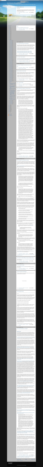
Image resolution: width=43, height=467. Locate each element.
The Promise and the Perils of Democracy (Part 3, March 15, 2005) (24, 52)
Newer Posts (19, 459)
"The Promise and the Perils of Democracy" (23, 43)
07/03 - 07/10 (11, 62)
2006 (9, 108)
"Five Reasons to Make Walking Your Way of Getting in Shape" (25, 257)
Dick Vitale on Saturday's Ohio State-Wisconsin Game (12, 87)
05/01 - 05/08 (11, 70)
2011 (9, 39)
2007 (9, 107)
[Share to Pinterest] (33, 12)
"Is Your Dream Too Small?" (12, 95)
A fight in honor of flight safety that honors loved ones (22, 27)
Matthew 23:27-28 (20, 456)
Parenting (20, 325)
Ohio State (23, 29)
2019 (9, 32)
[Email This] (30, 12)
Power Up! (18, 8)
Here (17, 66)
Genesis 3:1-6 (23, 254)
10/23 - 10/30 (11, 48)
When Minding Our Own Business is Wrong (23, 160)
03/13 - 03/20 (11, 76)
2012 (9, 38)
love (29, 254)
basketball (21, 29)
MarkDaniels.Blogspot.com (14, 3)
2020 (9, 31)
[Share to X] (31, 53)
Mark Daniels (10, 114)
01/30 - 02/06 (11, 100)
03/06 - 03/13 (11, 77)
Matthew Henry (31, 225)
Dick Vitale (22, 68)
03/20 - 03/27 (11, 75)
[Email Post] (29, 12)
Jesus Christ (26, 54)
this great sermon (23, 266)
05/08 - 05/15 (11, 69)
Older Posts (33, 459)
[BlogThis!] (31, 12)
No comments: (27, 12)
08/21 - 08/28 (11, 56)
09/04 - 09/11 (11, 54)
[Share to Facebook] (32, 12)
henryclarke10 (10, 115)
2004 (9, 110)
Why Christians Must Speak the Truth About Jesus (23, 88)
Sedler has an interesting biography (21, 165)
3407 (17, 26)
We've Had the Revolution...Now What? (22, 328)
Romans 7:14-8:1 (22, 457)
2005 (9, 109)
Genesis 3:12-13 (27, 254)
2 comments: (26, 253)
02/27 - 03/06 (11, 78)
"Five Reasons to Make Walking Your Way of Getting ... (11, 94)
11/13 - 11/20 (11, 45)
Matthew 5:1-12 (23, 456)
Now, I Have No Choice (20, 82)
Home (26, 459)
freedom (24, 54)
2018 (9, 33)
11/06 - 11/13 (11, 46)
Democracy (20, 54)
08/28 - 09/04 (11, 55)
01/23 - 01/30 (11, 101)
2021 (9, 30)
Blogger (25, 465)
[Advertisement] (26, 19)
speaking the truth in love (19, 255)
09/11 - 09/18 (11, 53)
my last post (19, 89)
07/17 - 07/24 (11, 60)
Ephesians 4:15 (20, 254)
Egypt (22, 54)
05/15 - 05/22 (11, 68)
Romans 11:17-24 (31, 456)
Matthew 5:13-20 (27, 456)
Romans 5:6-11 (18, 457)
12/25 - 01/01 (11, 40)
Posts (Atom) (21, 460)
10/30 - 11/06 (11, 47)
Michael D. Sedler (32, 254)
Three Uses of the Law (26, 457)
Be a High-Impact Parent (20, 291)
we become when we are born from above (24, 347)
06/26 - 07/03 (11, 63)
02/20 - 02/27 (11, 79)
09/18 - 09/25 (11, 52)
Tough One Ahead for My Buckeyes (21, 271)
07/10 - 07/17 (11, 61)
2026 (9, 26)
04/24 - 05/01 (11, 71)
